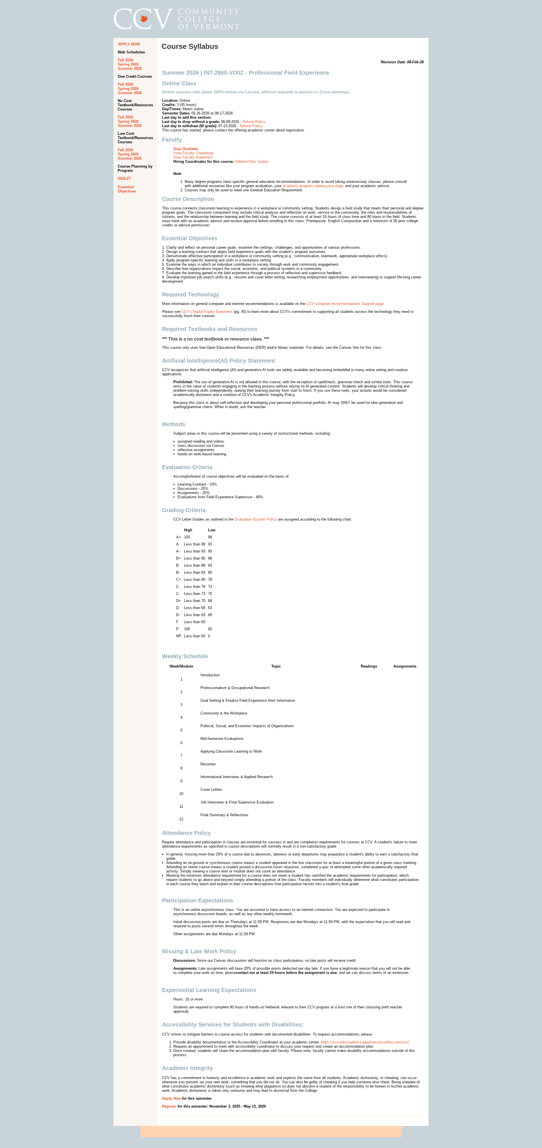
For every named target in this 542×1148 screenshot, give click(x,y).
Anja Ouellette (185, 149)
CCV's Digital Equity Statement (207, 311)
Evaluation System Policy (256, 519)
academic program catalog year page (313, 186)
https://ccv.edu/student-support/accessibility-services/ (365, 1042)
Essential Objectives (127, 189)
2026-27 (124, 178)
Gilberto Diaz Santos (252, 161)
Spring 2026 (128, 64)
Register (169, 1106)
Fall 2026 (125, 60)
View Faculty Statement (193, 157)
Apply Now (171, 1098)
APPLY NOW (129, 44)
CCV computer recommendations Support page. (345, 304)
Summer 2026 (130, 68)
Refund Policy (253, 122)
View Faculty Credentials (193, 153)
